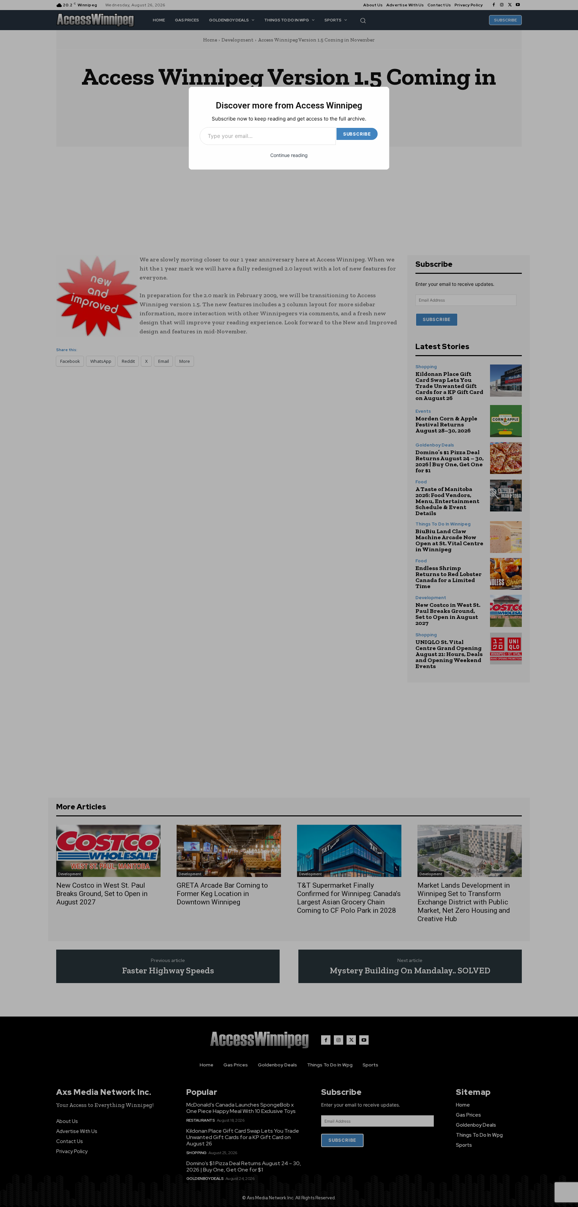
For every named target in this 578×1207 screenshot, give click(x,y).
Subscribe (357, 134)
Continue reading (289, 155)
